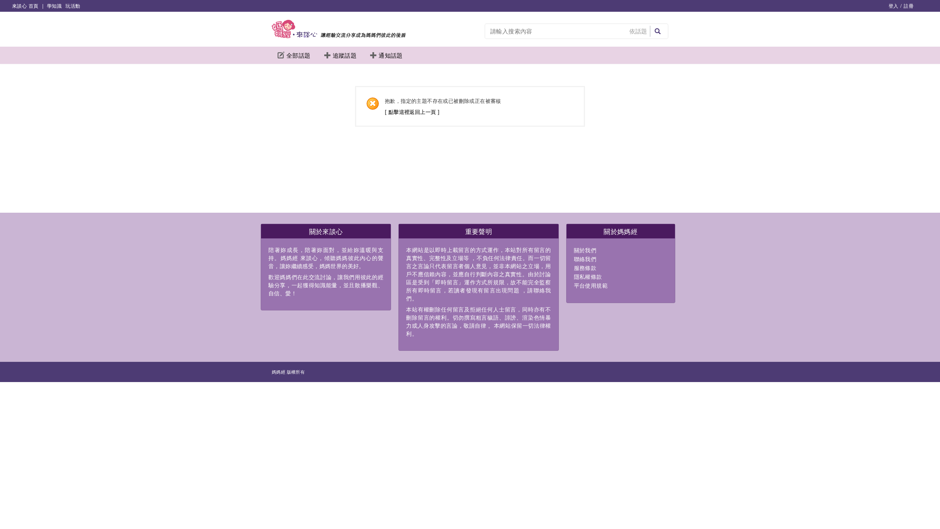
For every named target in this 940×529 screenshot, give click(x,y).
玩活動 (72, 5)
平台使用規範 (591, 285)
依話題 (638, 31)
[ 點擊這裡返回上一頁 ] (412, 111)
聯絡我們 (585, 259)
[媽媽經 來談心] (339, 36)
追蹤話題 (345, 55)
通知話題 (391, 55)
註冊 (909, 5)
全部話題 (298, 55)
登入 (894, 5)
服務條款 (585, 267)
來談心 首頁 (25, 5)
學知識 (54, 5)
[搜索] (657, 31)
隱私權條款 (588, 276)
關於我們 (585, 250)
